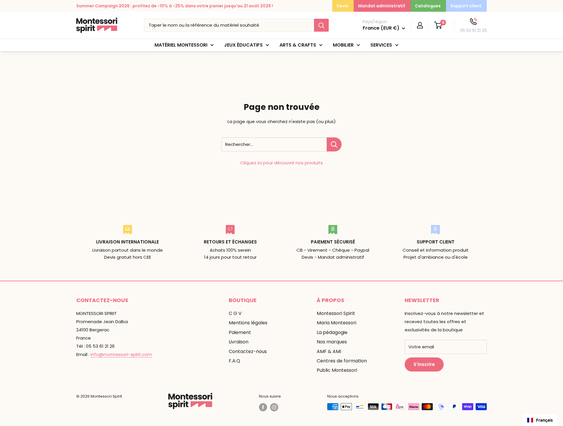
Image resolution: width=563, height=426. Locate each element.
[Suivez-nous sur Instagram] (274, 407)
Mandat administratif (381, 6)
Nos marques (332, 341)
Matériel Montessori (181, 45)
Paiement (240, 332)
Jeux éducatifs (243, 45)
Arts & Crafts (297, 45)
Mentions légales (248, 322)
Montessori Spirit (336, 313)
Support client (465, 6)
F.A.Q (234, 360)
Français (544, 420)
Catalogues (428, 6)
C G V (235, 313)
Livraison (238, 341)
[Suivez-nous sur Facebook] (263, 407)
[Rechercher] (321, 25)
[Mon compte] (420, 25)
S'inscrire (424, 364)
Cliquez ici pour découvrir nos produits (281, 163)
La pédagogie (332, 332)
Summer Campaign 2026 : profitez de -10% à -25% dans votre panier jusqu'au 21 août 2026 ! (174, 6)
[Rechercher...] (334, 144)
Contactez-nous (248, 351)
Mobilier (343, 45)
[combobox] (540, 420)
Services (381, 45)
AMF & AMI (329, 351)
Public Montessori (337, 370)
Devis (342, 6)
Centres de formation (342, 360)
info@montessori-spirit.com (121, 354)
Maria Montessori (336, 322)
